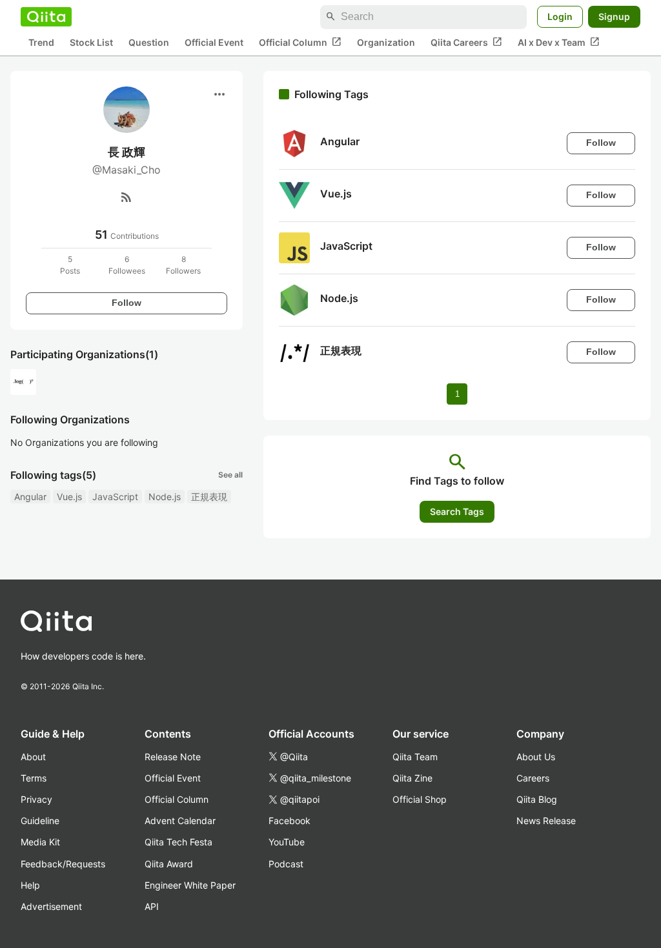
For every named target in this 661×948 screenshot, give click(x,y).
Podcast (286, 863)
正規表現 (209, 496)
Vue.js (69, 496)
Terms (33, 777)
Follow (126, 303)
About (33, 756)
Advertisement (51, 906)
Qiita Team (415, 756)
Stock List (91, 42)
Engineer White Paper (190, 885)
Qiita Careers (466, 41)
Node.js (164, 496)
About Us (535, 756)
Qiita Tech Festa (178, 841)
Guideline (40, 820)
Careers (532, 777)
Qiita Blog (536, 799)
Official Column (300, 41)
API (152, 906)
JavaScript (115, 496)
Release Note (173, 756)
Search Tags (457, 511)
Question (148, 42)
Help (30, 885)
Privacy (36, 799)
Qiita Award (169, 863)
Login (560, 16)
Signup (614, 16)
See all (230, 474)
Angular (30, 496)
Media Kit (40, 841)
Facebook (289, 820)
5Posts (70, 265)
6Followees (126, 265)
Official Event (214, 42)
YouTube (287, 841)
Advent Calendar (180, 820)
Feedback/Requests (63, 863)
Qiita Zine (412, 777)
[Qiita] (46, 16)
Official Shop (419, 799)
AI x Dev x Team (559, 41)
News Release (546, 820)
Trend (41, 42)
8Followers (183, 265)
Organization (386, 42)
